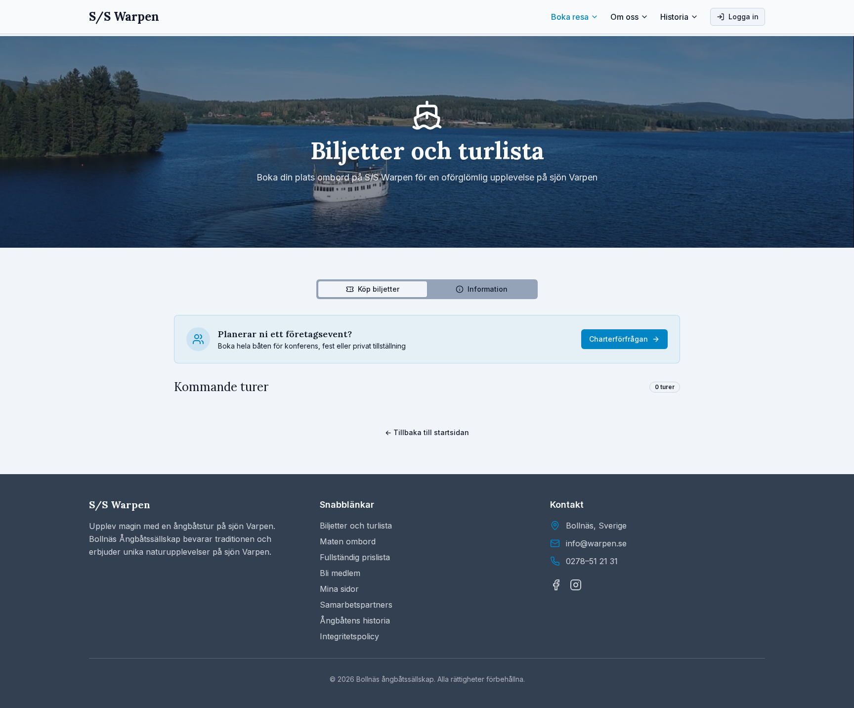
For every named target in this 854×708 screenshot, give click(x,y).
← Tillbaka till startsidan (427, 432)
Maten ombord (348, 541)
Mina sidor (339, 589)
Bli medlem (340, 573)
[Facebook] (556, 585)
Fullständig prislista (355, 557)
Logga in (743, 16)
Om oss (624, 17)
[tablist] (427, 289)
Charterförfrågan (618, 339)
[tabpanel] (427, 355)
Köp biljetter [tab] (378, 289)
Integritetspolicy (349, 636)
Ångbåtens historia (355, 620)
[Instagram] (576, 585)
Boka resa (570, 17)
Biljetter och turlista (356, 526)
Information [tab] (488, 289)
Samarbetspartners (356, 605)
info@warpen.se (596, 543)
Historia (674, 17)
